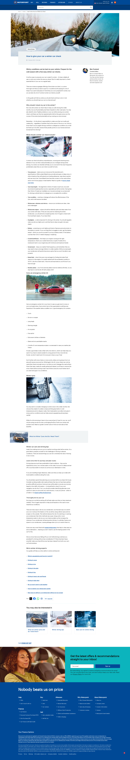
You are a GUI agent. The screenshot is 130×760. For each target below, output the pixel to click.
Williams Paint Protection (64, 710)
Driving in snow (32, 560)
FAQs (21, 700)
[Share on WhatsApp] (38, 599)
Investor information (101, 707)
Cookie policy (72, 754)
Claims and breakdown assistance (67, 713)
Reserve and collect (85, 703)
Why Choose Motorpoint (86, 700)
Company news (100, 703)
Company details (52, 754)
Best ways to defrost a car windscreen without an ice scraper (45, 592)
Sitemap (31, 754)
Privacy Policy (77, 674)
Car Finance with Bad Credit (27, 721)
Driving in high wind (33, 580)
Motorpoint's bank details (103, 713)
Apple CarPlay (39, 492)
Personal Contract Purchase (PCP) (29, 715)
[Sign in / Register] (112, 2)
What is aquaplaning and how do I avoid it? (40, 556)
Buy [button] (41, 697)
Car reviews (45, 707)
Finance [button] (21, 709)
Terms (25, 754)
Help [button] (20, 697)
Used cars (45, 700)
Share (27, 598)
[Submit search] (91, 7)
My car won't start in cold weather (37, 584)
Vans (43, 703)
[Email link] (41, 599)
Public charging (62, 716)
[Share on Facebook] (34, 599)
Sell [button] (41, 712)
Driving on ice (32, 564)
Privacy (20, 754)
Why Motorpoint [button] (83, 697)
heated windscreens (50, 527)
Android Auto (47, 492)
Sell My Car (45, 718)
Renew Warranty (62, 703)
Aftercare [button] (59, 697)
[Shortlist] (115, 2)
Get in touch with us (25, 703)
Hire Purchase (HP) (25, 718)
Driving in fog (32, 572)
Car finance (23, 711)
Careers (98, 710)
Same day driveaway (85, 707)
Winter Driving (31, 49)
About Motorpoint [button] (100, 697)
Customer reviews (84, 710)
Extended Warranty (63, 700)
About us (98, 700)
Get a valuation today (48, 715)
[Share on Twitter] (31, 599)
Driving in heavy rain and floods (37, 576)
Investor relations (62, 754)
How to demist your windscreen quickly (39, 588)
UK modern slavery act (40, 754)
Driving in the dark (33, 568)
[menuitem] (29, 700)
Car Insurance (61, 707)
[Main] (21, 2)
